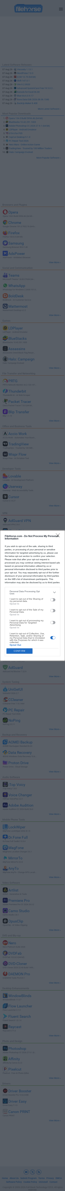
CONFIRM (19, 651)
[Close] (59, 536)
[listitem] (32, 592)
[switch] (52, 599)
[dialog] (32, 595)
